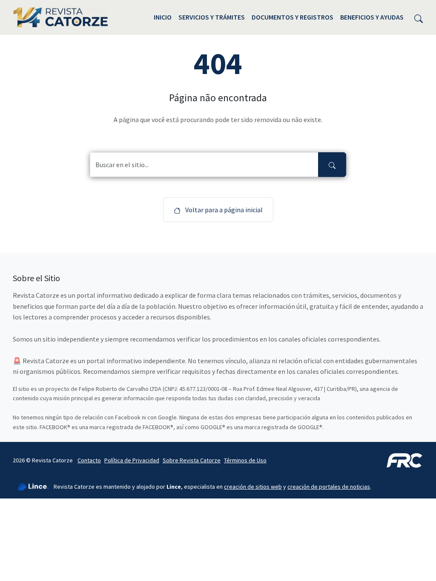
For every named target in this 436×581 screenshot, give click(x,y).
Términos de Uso (245, 460)
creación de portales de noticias (328, 486)
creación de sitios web (253, 486)
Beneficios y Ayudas (372, 17)
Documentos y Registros (292, 17)
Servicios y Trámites (211, 17)
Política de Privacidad (131, 460)
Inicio (163, 17)
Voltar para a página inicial (223, 209)
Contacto (89, 460)
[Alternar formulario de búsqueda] (418, 17)
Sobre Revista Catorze (192, 460)
